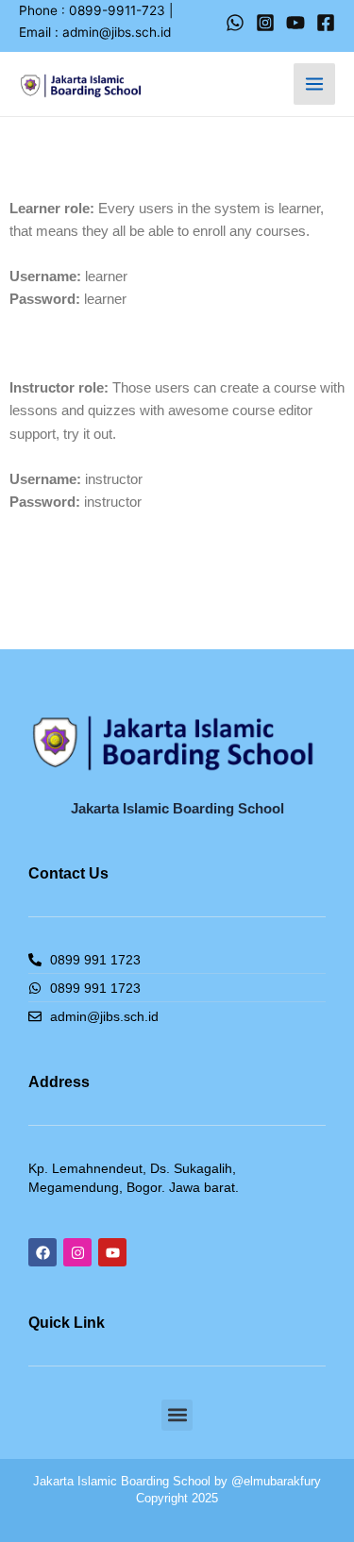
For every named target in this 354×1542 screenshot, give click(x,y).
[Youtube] (295, 22)
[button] (177, 1415)
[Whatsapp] (235, 22)
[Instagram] (265, 22)
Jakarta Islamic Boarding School (122, 1481)
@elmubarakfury (276, 1481)
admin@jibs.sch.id (116, 32)
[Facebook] (325, 22)
